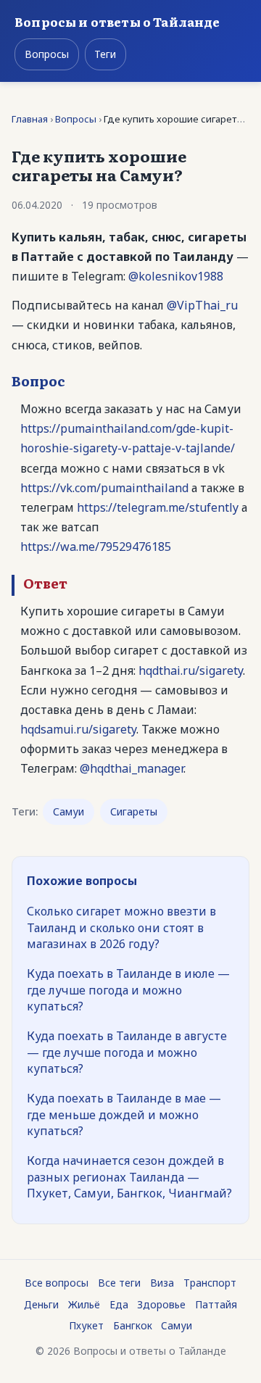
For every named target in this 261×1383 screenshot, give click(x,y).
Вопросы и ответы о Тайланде (117, 21)
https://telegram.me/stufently (158, 507)
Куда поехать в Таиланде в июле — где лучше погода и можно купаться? (128, 989)
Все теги (119, 1282)
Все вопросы (56, 1282)
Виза (162, 1282)
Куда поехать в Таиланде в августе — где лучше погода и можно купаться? (127, 1052)
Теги (105, 54)
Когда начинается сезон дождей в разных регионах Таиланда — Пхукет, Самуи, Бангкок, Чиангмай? (129, 1176)
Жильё (84, 1304)
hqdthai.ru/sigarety (190, 670)
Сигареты (133, 811)
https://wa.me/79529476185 (95, 547)
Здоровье (161, 1304)
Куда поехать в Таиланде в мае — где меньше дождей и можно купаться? (124, 1114)
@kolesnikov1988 (175, 276)
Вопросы (47, 54)
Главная (30, 118)
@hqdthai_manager (131, 768)
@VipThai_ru (202, 305)
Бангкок (132, 1325)
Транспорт (209, 1282)
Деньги (41, 1304)
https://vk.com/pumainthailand (104, 488)
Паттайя (216, 1304)
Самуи (68, 811)
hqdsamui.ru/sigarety (78, 729)
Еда (118, 1304)
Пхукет (86, 1325)
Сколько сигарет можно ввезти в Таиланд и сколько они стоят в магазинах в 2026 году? (121, 927)
